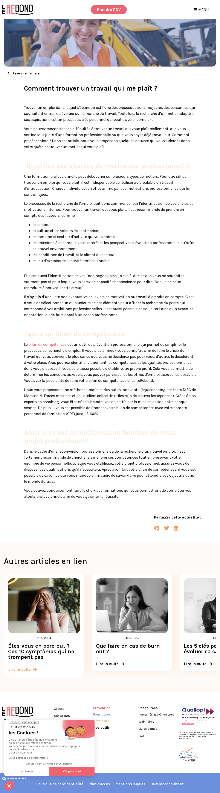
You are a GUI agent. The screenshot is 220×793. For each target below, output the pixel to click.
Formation (101, 714)
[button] (157, 528)
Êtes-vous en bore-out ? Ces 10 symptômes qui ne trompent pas (41, 651)
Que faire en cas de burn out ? (128, 649)
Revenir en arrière (26, 73)
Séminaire (101, 721)
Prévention (101, 708)
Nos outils (101, 727)
